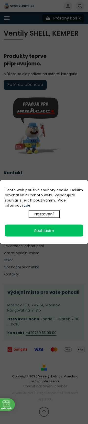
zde (27, 205)
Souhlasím (44, 230)
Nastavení (44, 214)
